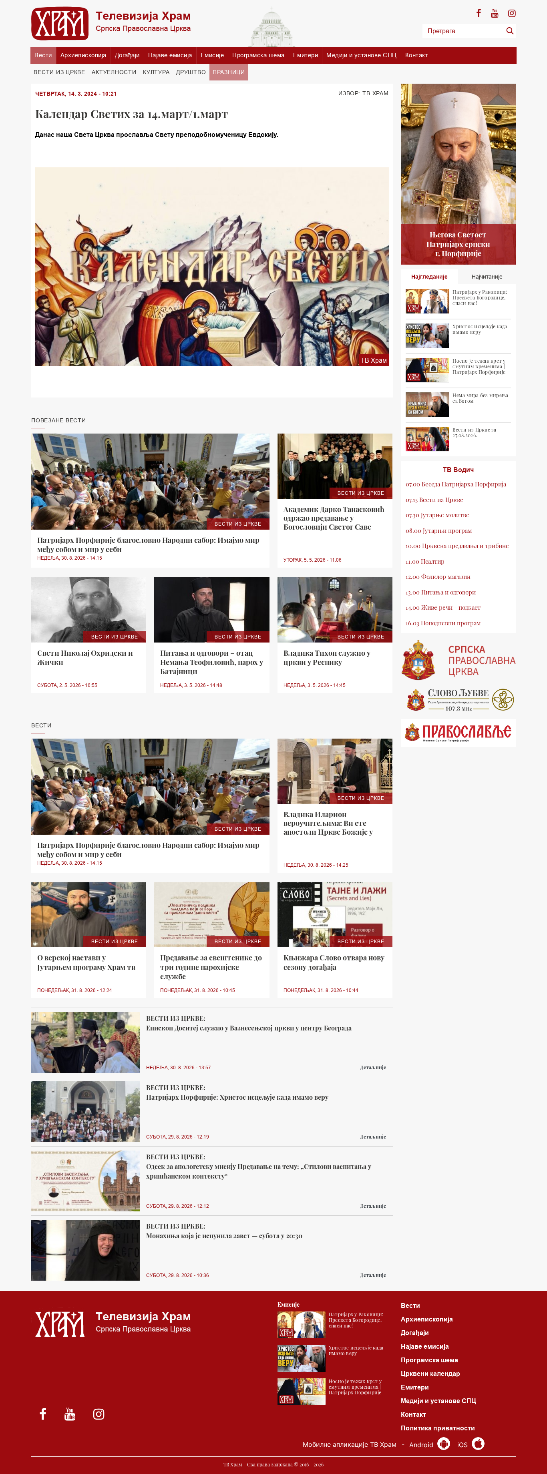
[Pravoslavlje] (458, 733)
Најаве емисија (170, 55)
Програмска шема (258, 55)
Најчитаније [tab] (487, 276)
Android (422, 1445)
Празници (229, 72)
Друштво (191, 72)
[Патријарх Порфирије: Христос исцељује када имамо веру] (85, 1112)
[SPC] (458, 660)
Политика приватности (438, 1428)
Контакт (416, 55)
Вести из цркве (59, 72)
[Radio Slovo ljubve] (458, 700)
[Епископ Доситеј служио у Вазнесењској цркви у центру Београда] (85, 1042)
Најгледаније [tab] (429, 276)
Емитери (305, 55)
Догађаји (127, 55)
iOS (463, 1445)
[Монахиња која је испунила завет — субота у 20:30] (85, 1250)
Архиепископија (83, 55)
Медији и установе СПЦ (361, 55)
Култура (156, 72)
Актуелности (114, 72)
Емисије (212, 55)
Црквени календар (430, 1374)
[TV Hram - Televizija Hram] (111, 23)
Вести (43, 55)
